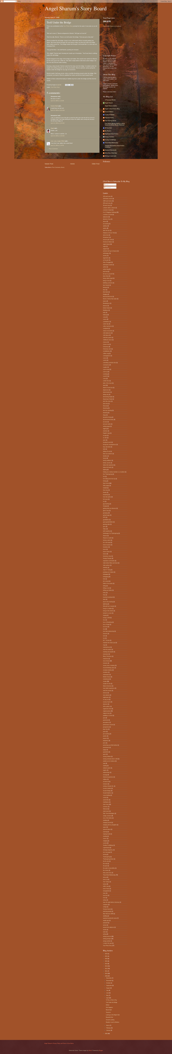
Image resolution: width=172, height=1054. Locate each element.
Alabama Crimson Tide (109, 232)
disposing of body (107, 399)
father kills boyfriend (108, 465)
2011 (106, 971)
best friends (106, 285)
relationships (106, 772)
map (104, 645)
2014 (106, 963)
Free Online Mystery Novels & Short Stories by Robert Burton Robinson (115, 124)
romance (105, 784)
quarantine (105, 752)
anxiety (105, 255)
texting (105, 854)
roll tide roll (106, 781)
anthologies (106, 253)
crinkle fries (106, 380)
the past (105, 865)
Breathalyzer (106, 303)
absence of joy (107, 219)
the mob (105, 863)
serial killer (106, 799)
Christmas (105, 346)
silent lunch (106, 811)
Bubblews (105, 310)
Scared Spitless (107, 793)
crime (104, 378)
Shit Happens (109, 1007)
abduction (105, 217)
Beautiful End (109, 1017)
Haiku (104, 529)
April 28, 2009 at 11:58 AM (57, 136)
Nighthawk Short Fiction (111, 134)
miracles (105, 663)
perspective (106, 727)
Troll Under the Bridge (111, 1002)
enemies (105, 431)
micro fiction (106, 661)
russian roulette (107, 788)
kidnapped (105, 574)
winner (104, 925)
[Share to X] (69, 85)
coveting (105, 374)
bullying (105, 314)
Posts (106, 184)
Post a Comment (53, 148)
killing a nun (106, 588)
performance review (108, 724)
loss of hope (106, 624)
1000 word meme (107, 201)
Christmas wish (107, 349)
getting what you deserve (109, 508)
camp (104, 317)
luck (104, 635)
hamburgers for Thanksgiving (110, 533)
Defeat (107, 1005)
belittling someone (107, 283)
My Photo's (108, 131)
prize (104, 743)
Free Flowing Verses (110, 120)
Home (72, 164)
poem (104, 731)
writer (104, 932)
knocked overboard (108, 597)
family (104, 458)
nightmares (106, 697)
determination (106, 392)
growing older (106, 524)
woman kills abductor (108, 927)
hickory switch (106, 540)
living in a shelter (107, 608)
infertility (105, 567)
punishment (106, 747)
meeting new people (108, 651)
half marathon (106, 531)
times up (105, 879)
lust (104, 638)
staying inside (106, 834)
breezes (105, 305)
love (104, 629)
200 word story (107, 203)
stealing (105, 836)
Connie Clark (54, 106)
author (104, 267)
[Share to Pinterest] (73, 85)
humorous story (107, 556)
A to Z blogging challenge (109, 212)
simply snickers (107, 815)
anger (104, 246)
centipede (105, 328)
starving (105, 831)
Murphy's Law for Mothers (112, 1022)
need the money (107, 690)
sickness (105, 806)
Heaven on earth (107, 538)
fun (104, 501)
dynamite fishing (107, 417)
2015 (106, 961)
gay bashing (106, 503)
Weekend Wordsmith (110, 150)
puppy (104, 749)
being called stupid (108, 278)
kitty (104, 594)
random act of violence (109, 761)
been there (105, 276)
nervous (105, 692)
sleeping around (107, 822)
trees (104, 893)
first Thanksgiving (107, 474)
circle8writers (106, 351)
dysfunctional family (108, 419)
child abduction (107, 333)
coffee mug (106, 353)
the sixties (105, 870)
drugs (104, 415)
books (104, 301)
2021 (106, 956)
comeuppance (106, 355)
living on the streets (108, 610)
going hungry (106, 515)
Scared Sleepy (107, 790)
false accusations (107, 453)
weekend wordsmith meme (110, 918)
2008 (106, 1033)
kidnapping (106, 576)
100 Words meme (107, 198)
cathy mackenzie (107, 326)
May (107, 995)
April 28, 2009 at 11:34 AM (57, 123)
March (108, 1025)
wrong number (106, 941)
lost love (105, 626)
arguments (105, 258)
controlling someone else (109, 362)
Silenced (105, 809)
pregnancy (105, 740)
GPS (104, 517)
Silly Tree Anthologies (108, 813)
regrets (105, 770)
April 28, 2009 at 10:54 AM (57, 110)
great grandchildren (108, 522)
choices (105, 342)
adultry (105, 228)
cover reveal (106, 369)
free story (105, 490)
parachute (105, 720)
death (104, 385)
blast (104, 289)
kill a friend (106, 581)
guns (104, 526)
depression (106, 390)
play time (105, 729)
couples (105, 367)
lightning (105, 604)
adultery (105, 226)
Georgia (105, 506)
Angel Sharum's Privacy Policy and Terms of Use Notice (59, 1043)
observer (105, 704)
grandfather (106, 519)
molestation (106, 674)
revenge (105, 774)
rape (104, 763)
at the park (106, 260)
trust (104, 897)
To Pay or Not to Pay (111, 1000)
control (105, 360)
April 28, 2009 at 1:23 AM (57, 100)
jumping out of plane (108, 572)
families (105, 456)
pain (104, 717)
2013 (106, 966)
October (108, 983)
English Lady (106, 433)
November (109, 980)
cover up (105, 371)
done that (105, 403)
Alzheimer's (106, 237)
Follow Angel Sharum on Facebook (112, 26)
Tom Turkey (106, 881)
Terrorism (108, 1012)
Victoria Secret (107, 909)
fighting (105, 469)
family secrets (106, 462)
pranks (105, 736)
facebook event (107, 442)
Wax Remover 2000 (108, 913)
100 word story (107, 196)
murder (105, 681)
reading (105, 765)
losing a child (106, 617)
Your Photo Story (68, 26)
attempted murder (107, 264)
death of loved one (108, 387)
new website (106, 695)
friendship (105, 494)
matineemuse (106, 647)
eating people (106, 426)
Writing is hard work (110, 156)
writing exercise (107, 936)
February (108, 1028)
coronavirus (106, 365)
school (104, 797)
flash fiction (106, 483)
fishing (104, 481)
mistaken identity (107, 670)
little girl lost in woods (108, 606)
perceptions (106, 722)
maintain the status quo (109, 642)
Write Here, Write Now (111, 153)
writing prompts (107, 938)
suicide (105, 843)
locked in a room (107, 613)
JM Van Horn (108, 128)
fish (104, 476)
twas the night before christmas (111, 902)
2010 (106, 973)
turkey (104, 900)
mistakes (105, 672)
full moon (105, 499)
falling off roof (106, 451)
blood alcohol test (107, 296)
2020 (106, 958)
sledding (105, 820)
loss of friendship (107, 622)
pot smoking (106, 733)
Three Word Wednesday (111, 142)
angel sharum (106, 244)
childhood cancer (107, 339)
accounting (106, 223)
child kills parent (107, 337)
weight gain (106, 920)
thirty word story (107, 872)
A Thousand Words (110, 100)
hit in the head (106, 542)
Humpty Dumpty (107, 558)
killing (104, 585)
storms (105, 838)
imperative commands (108, 560)
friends (105, 492)
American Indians (107, 242)
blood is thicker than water (110, 298)
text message (106, 852)
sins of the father (107, 818)
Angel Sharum (109, 103)
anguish (105, 248)
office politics (106, 706)
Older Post (95, 164)
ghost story (106, 510)
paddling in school (107, 715)
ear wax (105, 421)
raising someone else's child (110, 758)
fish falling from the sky (109, 478)
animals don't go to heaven (110, 251)
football (105, 488)
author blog (106, 269)
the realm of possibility (109, 868)
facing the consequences (109, 444)
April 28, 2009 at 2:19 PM (57, 145)
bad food (105, 271)
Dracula (105, 406)
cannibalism (106, 321)
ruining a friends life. (108, 786)
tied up (105, 877)
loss (104, 620)
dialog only (106, 394)
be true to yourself (107, 273)
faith (104, 449)
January (108, 1030)
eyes (104, 440)
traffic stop (106, 886)
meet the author (107, 649)
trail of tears (106, 888)
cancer (105, 319)
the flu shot (106, 861)
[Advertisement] (72, 157)
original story (106, 713)
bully (104, 312)
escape (105, 435)
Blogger (101, 1050)
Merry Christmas (107, 656)
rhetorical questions (108, 777)
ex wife (105, 437)
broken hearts (106, 308)
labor (104, 599)
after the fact (106, 230)
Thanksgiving (106, 856)
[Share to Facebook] (71, 85)
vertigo (105, 906)
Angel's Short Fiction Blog (112, 108)
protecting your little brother (110, 745)
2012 (106, 968)
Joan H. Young (107, 569)
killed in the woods (108, 583)
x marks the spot (107, 943)
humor (104, 553)
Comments (108, 187)
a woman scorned (107, 214)
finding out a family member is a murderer (114, 472)
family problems (107, 460)
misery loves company (109, 665)
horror (104, 549)
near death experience (108, 688)
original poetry (106, 711)
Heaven (105, 535)
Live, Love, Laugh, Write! (58, 141)
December (109, 978)
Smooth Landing (110, 1019)
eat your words (107, 424)
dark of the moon (107, 383)
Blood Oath (109, 1009)
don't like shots (107, 401)
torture (104, 884)
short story (106, 804)
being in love (106, 280)
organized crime (107, 708)
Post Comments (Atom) (58, 167)
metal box (105, 658)
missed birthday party (108, 667)
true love (105, 895)
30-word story (106, 205)
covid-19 (105, 376)
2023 (106, 953)
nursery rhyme (106, 702)
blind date (105, 292)
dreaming (105, 408)
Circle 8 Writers (109, 111)
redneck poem (106, 768)
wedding (105, 916)
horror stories (106, 551)
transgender (106, 891)
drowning (105, 412)
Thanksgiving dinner (108, 859)
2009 (106, 976)
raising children (107, 756)
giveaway (105, 513)
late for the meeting (108, 601)
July (107, 990)
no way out (106, 699)
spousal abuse (107, 829)
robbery (105, 779)
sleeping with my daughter (110, 824)
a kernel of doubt (107, 210)
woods (104, 929)
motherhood (106, 679)
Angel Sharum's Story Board (76, 8)
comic (104, 358)
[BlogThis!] (67, 85)
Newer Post (49, 164)
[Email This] (66, 85)
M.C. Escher (106, 640)
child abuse (106, 335)
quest (104, 754)
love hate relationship (108, 631)
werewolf (105, 922)
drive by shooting (107, 410)
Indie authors (106, 565)
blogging (105, 294)
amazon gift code (107, 239)
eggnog (105, 428)
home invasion (107, 544)
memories (105, 654)
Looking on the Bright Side (113, 1015)
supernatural (106, 847)
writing (104, 934)
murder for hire (107, 683)
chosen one (106, 344)
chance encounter (107, 330)
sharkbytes (106, 802)
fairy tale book (106, 447)
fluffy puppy (106, 485)
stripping (105, 840)
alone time (105, 235)
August (108, 988)
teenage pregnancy (108, 850)
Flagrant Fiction (109, 117)
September (109, 985)
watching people (107, 911)
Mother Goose (106, 676)
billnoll (90, 1050)
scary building (106, 795)
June (107, 993)
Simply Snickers (109, 137)
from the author (107, 497)
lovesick (105, 633)
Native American (107, 686)
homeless (105, 547)
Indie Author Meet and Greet (110, 563)
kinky (104, 592)
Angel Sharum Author (111, 106)
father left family (107, 467)
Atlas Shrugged (107, 262)
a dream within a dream (109, 207)
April (107, 997)
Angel (52, 128)
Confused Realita (109, 114)
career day (105, 324)
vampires (105, 904)
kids (104, 579)
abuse (104, 221)
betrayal (105, 287)
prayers (105, 738)
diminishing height (107, 396)
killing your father (107, 590)
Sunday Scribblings (110, 139)
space (104, 827)
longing (105, 615)
